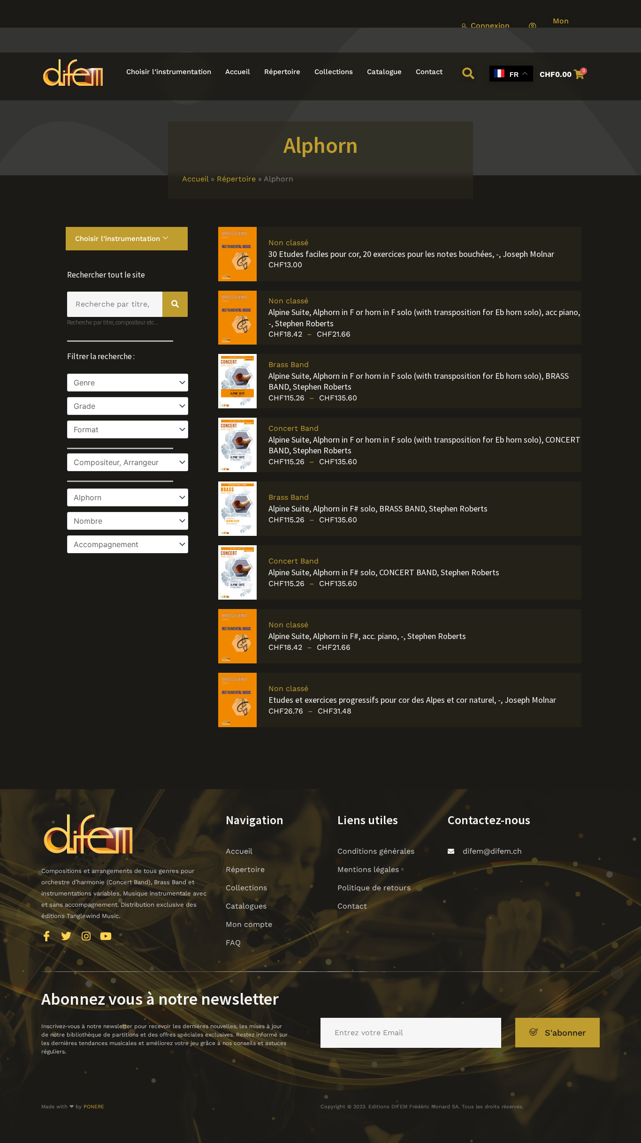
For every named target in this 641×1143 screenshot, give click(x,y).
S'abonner (565, 1033)
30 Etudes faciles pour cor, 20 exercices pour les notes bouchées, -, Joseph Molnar (411, 253)
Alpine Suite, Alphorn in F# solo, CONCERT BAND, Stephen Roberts (383, 572)
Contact (429, 72)
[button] (468, 74)
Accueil (237, 72)
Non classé (288, 242)
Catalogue (384, 72)
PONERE (94, 1107)
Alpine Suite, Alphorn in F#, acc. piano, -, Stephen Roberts (367, 636)
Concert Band (293, 428)
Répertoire (282, 72)
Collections (333, 72)
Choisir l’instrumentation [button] (168, 72)
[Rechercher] (175, 304)
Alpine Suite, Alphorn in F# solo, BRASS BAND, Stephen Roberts (378, 508)
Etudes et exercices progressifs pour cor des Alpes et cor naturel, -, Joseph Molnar (412, 699)
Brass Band (288, 364)
